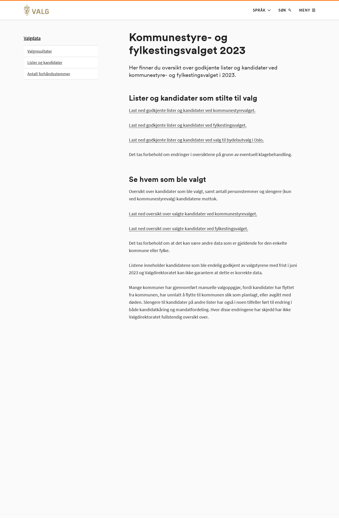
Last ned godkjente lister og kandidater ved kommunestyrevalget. (192, 110)
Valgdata (32, 38)
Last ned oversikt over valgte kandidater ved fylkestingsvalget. (188, 228)
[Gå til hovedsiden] (39, 10)
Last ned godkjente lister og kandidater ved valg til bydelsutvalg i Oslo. (196, 139)
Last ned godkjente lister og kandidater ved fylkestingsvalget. (188, 125)
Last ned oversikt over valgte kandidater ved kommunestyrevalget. (193, 213)
